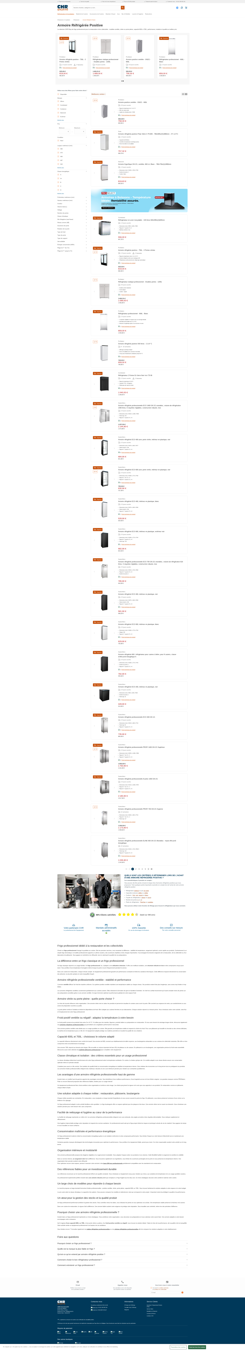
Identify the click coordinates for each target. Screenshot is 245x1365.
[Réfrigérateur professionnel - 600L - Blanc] (172, 46)
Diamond (63, 113)
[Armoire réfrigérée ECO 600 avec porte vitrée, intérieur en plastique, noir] (104, 478)
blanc (146, 895)
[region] (122, 1354)
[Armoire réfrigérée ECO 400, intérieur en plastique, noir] (104, 602)
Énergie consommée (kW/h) (65, 244)
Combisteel (63, 105)
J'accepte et (161, 1288)
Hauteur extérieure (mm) (64, 200)
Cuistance (63, 109)
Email (78, 1285)
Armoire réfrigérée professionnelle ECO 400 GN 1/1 (136, 717)
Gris (134, 895)
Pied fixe (142, 902)
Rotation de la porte (63, 229)
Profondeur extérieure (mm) (65, 197)
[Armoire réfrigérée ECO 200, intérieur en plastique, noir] (104, 695)
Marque (59, 98)
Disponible (63, 94)
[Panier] (186, 8)
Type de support (62, 238)
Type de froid (61, 232)
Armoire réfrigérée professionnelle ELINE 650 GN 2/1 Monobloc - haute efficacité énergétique (147, 842)
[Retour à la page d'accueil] (62, 8)
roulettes (150, 902)
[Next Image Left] (94, 111)
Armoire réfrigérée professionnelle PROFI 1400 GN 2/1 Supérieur (141, 747)
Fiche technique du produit (70, 67)
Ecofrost (62, 116)
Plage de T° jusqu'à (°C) (64, 251)
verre (149, 897)
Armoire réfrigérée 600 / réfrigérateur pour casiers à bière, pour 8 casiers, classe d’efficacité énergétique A (147, 656)
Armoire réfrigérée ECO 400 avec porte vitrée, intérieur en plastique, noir (144, 439)
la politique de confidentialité (160, 1289)
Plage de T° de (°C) (63, 248)
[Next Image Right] (114, 111)
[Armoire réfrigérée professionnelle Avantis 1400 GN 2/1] (104, 787)
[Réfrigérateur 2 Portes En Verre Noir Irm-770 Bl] (104, 383)
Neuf (61, 140)
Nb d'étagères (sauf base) (65, 219)
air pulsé (146, 890)
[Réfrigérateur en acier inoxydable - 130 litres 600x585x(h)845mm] (104, 228)
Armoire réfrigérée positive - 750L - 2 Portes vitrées (72, 61)
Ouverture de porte (63, 225)
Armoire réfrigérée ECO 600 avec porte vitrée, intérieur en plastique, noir (144, 470)
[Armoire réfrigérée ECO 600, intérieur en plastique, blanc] (104, 632)
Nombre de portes (62, 213)
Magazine (126, 1309)
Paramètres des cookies (178, 1347)
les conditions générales (163, 1287)
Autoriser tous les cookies (197, 1347)
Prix (58, 124)
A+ (61, 178)
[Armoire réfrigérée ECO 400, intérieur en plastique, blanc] (104, 509)
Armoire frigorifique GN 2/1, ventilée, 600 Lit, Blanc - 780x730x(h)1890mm (144, 164)
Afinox (62, 101)
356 (61, 149)
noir (137, 895)
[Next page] (148, 869)
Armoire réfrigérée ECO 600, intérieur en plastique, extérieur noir (141, 531)
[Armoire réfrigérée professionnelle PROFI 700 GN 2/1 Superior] (104, 818)
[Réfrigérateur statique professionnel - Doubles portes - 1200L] (105, 46)
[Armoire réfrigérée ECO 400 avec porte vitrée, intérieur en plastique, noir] (104, 448)
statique (136, 890)
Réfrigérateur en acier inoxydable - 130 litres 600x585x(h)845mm (141, 220)
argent (141, 895)
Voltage (59, 210)
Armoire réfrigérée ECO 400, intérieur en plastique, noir (138, 594)
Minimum (64, 129)
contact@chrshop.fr (102, 1309)
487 (61, 160)
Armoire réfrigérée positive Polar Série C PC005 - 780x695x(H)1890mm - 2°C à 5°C (148, 134)
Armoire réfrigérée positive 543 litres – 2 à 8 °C (135, 344)
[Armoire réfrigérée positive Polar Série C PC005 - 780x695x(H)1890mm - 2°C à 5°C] (104, 142)
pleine (143, 897)
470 (61, 152)
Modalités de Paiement (152, 1311)
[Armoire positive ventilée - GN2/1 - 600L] (139, 46)
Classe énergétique (63, 171)
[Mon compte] (177, 8)
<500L (140, 893)
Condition (60, 137)
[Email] (78, 1282)
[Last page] (151, 869)
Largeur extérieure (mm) (64, 145)
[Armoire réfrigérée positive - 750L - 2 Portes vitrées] (72, 46)
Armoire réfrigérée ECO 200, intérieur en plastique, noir (138, 687)
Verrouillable (61, 241)
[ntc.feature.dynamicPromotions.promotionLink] (139, 200)
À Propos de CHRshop (129, 1305)
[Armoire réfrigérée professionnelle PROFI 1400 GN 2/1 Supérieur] (104, 756)
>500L (146, 893)
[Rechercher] (123, 7)
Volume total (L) (62, 206)
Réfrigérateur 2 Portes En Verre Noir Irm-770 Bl (135, 375)
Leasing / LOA (150, 1315)
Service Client (150, 1309)
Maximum (79, 129)
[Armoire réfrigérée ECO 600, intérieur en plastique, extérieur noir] (104, 540)
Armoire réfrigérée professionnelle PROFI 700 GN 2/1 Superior (140, 809)
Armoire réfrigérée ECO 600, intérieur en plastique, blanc (138, 624)
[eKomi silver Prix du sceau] (92, 914)
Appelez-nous (122, 1285)
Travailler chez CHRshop (130, 1307)
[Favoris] (181, 8)
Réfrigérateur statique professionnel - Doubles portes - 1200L (105, 61)
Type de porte (61, 235)
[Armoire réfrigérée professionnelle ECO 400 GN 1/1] (104, 725)
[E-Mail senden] (182, 1292)
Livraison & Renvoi (151, 1313)
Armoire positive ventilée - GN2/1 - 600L (138, 61)
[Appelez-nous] (122, 1282)
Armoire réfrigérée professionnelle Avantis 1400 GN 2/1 (138, 779)
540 (61, 164)
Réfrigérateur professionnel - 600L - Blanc (172, 61)
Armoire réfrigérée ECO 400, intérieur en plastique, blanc (138, 501)
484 (61, 156)
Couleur (59, 203)
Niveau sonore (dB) (63, 222)
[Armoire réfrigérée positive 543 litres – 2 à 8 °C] (104, 352)
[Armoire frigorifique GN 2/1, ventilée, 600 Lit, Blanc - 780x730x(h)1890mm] (104, 172)
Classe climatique (62, 216)
